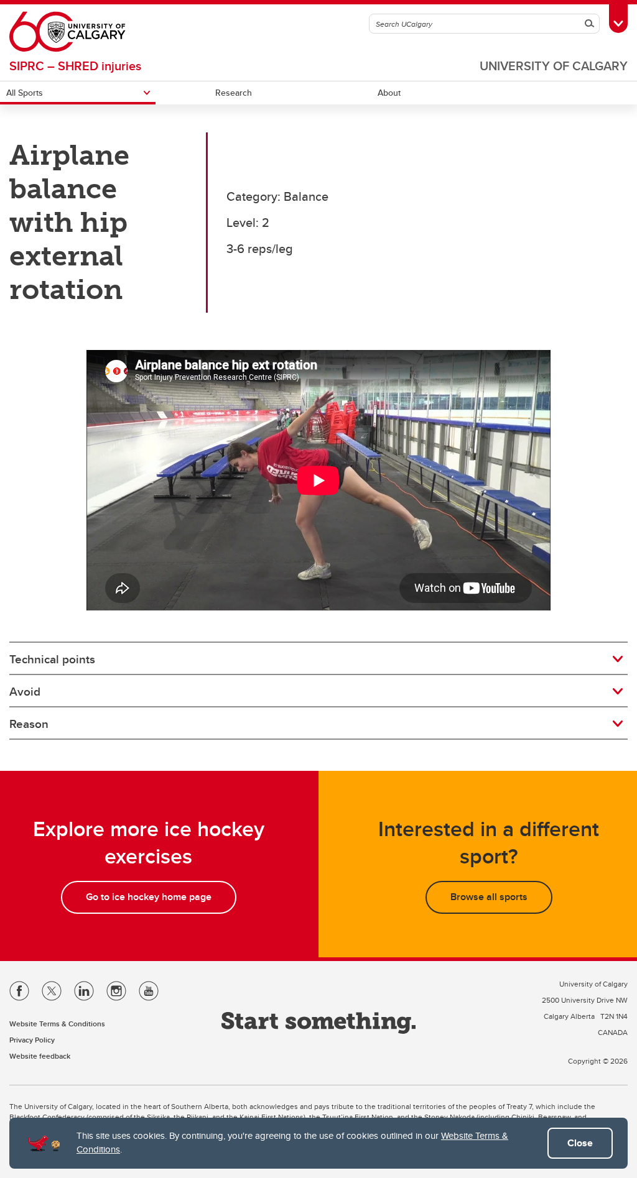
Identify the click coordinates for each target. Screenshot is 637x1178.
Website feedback (39, 1056)
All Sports (24, 92)
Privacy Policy (32, 1039)
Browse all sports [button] (489, 897)
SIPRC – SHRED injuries (75, 66)
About (389, 92)
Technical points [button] (52, 659)
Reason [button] (29, 723)
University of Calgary (554, 66)
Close (580, 1143)
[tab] (318, 659)
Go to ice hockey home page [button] (149, 897)
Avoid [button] (24, 691)
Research (233, 92)
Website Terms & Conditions (57, 1023)
